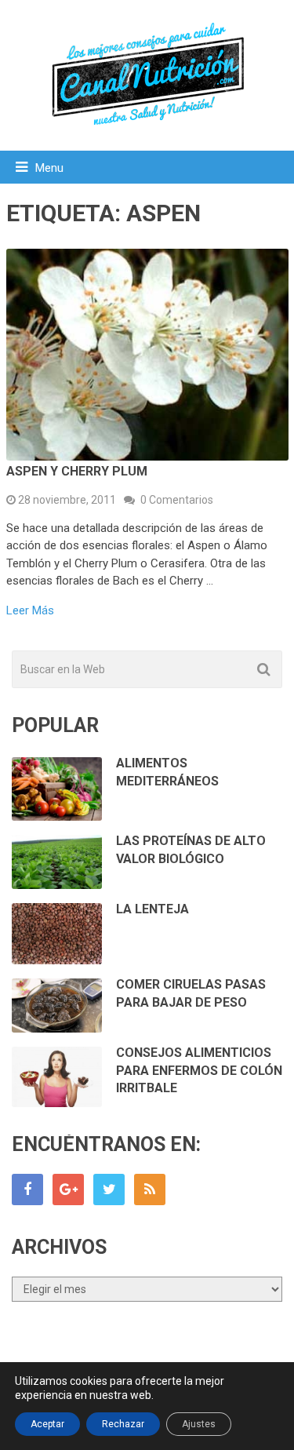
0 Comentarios (176, 500)
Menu (49, 168)
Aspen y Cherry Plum (76, 471)
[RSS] (149, 1189)
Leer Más (30, 611)
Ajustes (199, 1424)
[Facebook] (27, 1189)
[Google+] (68, 1189)
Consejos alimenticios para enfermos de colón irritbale (199, 1070)
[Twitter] (109, 1189)
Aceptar (47, 1424)
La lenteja (152, 909)
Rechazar (123, 1424)
